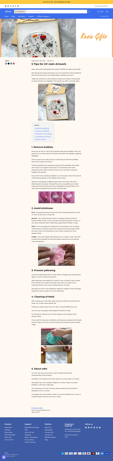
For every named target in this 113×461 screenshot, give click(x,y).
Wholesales (48, 430)
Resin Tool (8, 437)
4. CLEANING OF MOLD (42, 137)
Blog (13, 16)
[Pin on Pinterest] (14, 63)
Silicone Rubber (10, 435)
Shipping (28, 435)
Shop (7, 16)
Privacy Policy (29, 440)
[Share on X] (9, 63)
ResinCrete (8, 427)
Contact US (104, 16)
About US (48, 427)
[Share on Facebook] (6, 63)
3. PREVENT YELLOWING (43, 134)
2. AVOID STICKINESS (41, 131)
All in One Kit (9, 440)
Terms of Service (30, 442)
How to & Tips (29, 432)
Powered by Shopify (10, 456)
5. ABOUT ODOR (40, 139)
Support (31, 16)
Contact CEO (49, 432)
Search (6, 452)
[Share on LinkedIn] (11, 63)
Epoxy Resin (9, 432)
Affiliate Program (43, 16)
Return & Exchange (31, 437)
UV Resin (8, 430)
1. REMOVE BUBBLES (41, 128)
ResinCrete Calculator (32, 427)
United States (101, 6)
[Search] (89, 11)
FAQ (26, 430)
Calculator (21, 16)
